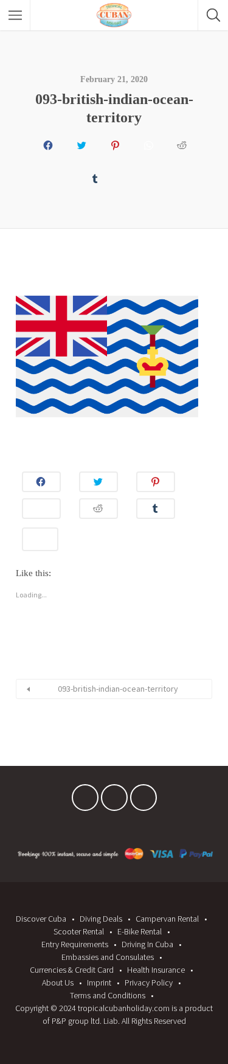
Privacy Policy (149, 982)
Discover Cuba (41, 918)
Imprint (99, 982)
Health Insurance (156, 969)
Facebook (85, 800)
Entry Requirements (74, 944)
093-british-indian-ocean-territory (118, 688)
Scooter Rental (79, 931)
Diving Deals (101, 918)
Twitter (114, 800)
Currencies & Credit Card (72, 969)
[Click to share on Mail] (128, 175)
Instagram (143, 800)
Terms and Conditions (107, 995)
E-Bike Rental (139, 931)
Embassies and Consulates (107, 956)
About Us (58, 982)
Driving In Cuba (147, 944)
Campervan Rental (167, 918)
